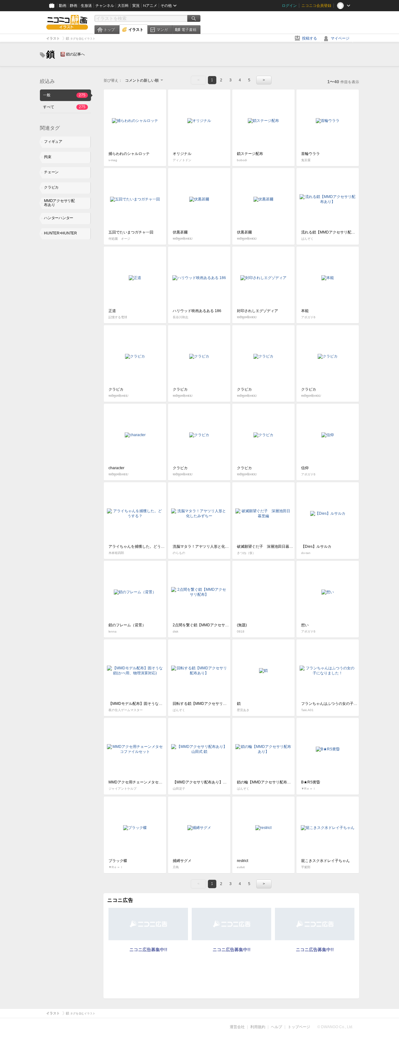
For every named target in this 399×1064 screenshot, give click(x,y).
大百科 (123, 5)
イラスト (135, 29)
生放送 (86, 5)
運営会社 (237, 1027)
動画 (62, 5)
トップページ (299, 1027)
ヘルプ (276, 1027)
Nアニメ (150, 5)
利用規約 (257, 1027)
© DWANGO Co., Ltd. (335, 1027)
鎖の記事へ (75, 54)
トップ (109, 29)
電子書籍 (188, 29)
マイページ (340, 38)
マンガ (162, 29)
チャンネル (104, 5)
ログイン (289, 5)
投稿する (309, 38)
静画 (73, 5)
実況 (136, 5)
